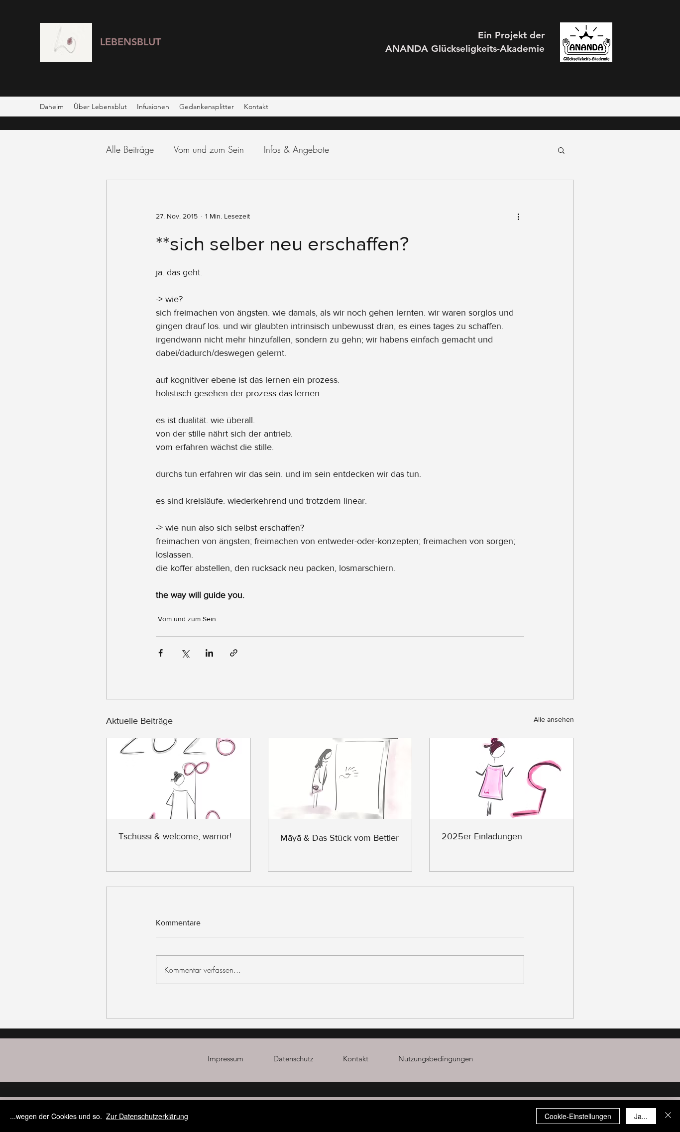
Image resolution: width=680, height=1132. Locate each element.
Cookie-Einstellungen (578, 1116)
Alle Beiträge (130, 149)
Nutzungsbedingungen (435, 1058)
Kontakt (355, 1058)
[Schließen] (668, 1116)
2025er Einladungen (482, 836)
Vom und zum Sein (209, 149)
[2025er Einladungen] (501, 778)
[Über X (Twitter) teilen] (185, 653)
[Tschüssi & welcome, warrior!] (178, 778)
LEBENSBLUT (133, 42)
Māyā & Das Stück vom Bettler (339, 838)
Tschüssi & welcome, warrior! (174, 836)
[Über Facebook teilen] (160, 653)
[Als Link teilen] (233, 653)
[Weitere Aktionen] (518, 216)
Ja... (641, 1116)
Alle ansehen (554, 719)
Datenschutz (293, 1058)
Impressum (225, 1058)
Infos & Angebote (296, 149)
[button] (561, 150)
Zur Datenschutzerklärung (147, 1116)
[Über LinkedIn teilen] (209, 653)
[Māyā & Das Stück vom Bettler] (340, 778)
